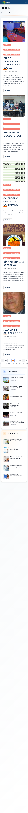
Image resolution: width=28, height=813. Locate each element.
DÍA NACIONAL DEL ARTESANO (13, 263)
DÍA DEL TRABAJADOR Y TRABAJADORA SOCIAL (11, 63)
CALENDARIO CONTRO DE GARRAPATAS (10, 201)
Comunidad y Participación (11, 49)
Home (4, 12)
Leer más (7, 90)
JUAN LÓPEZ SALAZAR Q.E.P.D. (13, 331)
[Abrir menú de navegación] (26, 2)
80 (9, 360)
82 (16, 360)
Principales (7, 44)
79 (6, 360)
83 (20, 360)
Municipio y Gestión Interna (12, 54)
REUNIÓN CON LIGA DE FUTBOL (12, 134)
